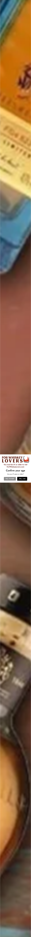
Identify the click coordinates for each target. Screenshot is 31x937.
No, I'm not (10, 479)
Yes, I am (22, 479)
